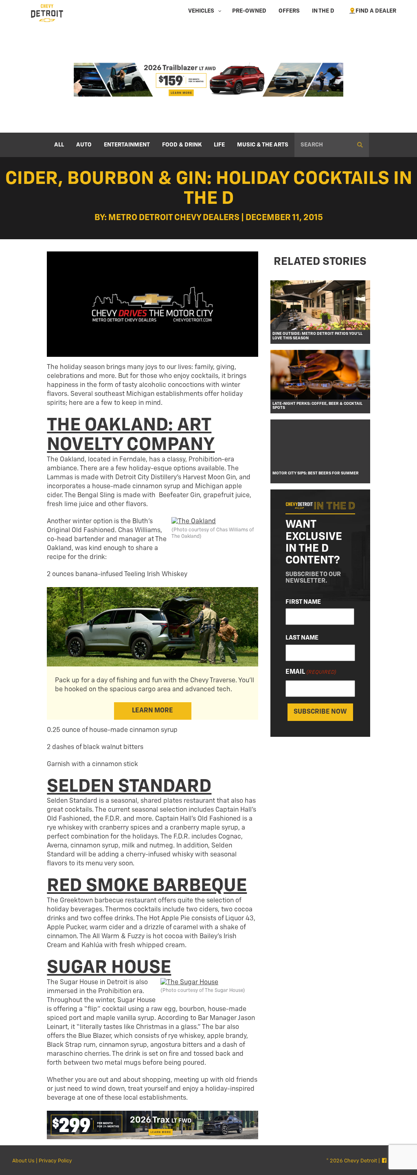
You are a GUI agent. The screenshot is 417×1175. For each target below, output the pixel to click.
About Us (23, 1161)
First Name (303, 602)
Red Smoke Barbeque (147, 886)
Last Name (301, 638)
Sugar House (109, 968)
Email (310, 672)
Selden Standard (129, 787)
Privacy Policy (55, 1161)
